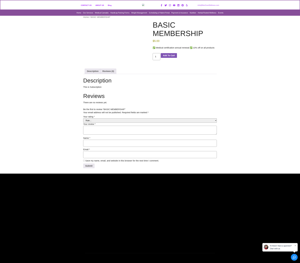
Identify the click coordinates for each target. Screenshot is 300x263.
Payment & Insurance (179, 13)
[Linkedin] (178, 5)
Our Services (88, 13)
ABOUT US (99, 5)
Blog (110, 5)
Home (79, 13)
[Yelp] (187, 5)
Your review (89, 124)
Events (220, 13)
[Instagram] (170, 5)
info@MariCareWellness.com (208, 5)
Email (86, 149)
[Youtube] (174, 5)
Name (86, 138)
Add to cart (169, 55)
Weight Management (139, 13)
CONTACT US (86, 5)
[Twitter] (166, 5)
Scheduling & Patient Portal (159, 13)
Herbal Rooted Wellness (207, 13)
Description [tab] (93, 71)
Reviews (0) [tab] (108, 71)
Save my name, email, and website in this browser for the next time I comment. (122, 161)
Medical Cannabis (102, 13)
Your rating (89, 117)
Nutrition (193, 13)
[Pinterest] (182, 5)
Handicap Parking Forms (119, 13)
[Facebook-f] (161, 5)
